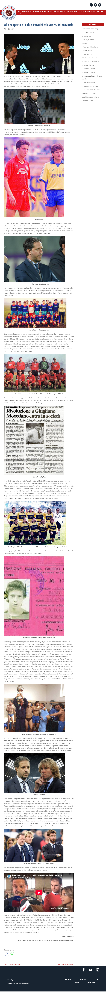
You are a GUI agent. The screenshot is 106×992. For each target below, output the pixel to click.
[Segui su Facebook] (91, 5)
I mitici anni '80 (87, 54)
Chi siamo (68, 980)
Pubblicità (83, 980)
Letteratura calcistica (89, 93)
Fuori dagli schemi (88, 40)
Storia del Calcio (87, 101)
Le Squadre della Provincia (91, 90)
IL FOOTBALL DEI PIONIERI (87, 11)
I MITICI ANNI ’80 (59, 11)
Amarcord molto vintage (90, 29)
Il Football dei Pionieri (89, 58)
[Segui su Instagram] (99, 5)
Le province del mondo (90, 86)
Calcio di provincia (88, 32)
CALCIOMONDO (72, 11)
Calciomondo (86, 36)
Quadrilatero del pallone (90, 97)
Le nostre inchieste (88, 72)
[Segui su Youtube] (95, 5)
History (84, 43)
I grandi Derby (87, 51)
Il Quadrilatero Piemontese (91, 61)
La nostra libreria (88, 65)
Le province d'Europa (89, 83)
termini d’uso (34, 980)
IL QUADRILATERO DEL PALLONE (42, 11)
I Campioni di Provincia (90, 47)
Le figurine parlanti (88, 69)
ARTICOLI (100, 11)
